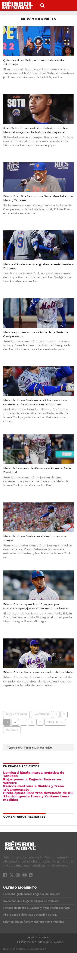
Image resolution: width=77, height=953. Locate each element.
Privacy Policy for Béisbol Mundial (40, 942)
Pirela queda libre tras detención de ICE (38, 793)
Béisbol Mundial (38, 937)
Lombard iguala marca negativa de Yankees (33, 774)
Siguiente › (55, 722)
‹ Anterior (41, 714)
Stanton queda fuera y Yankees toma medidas (36, 798)
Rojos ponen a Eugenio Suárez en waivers (32, 781)
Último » (12, 729)
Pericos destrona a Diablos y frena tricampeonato (33, 787)
